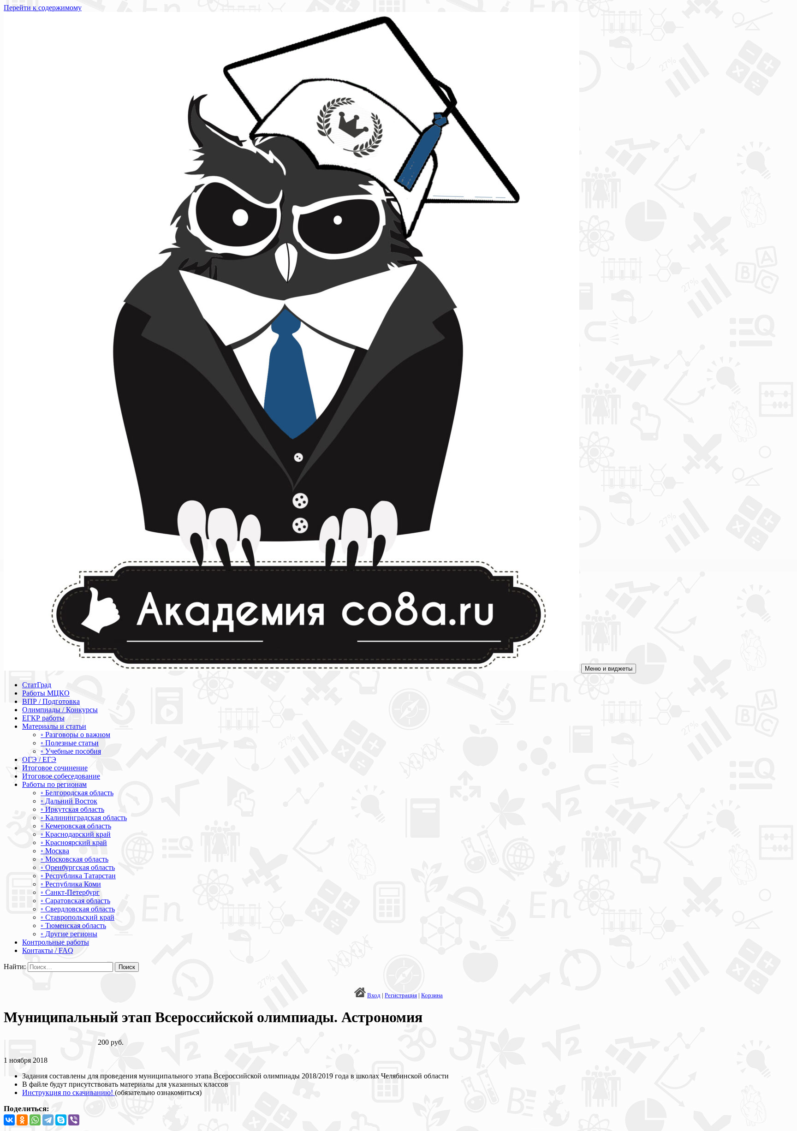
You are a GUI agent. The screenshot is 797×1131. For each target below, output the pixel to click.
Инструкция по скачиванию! (68, 1092)
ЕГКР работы (43, 718)
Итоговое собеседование (61, 776)
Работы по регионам (54, 784)
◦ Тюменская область (73, 925)
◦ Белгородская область (77, 793)
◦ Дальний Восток (69, 801)
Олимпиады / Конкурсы (60, 710)
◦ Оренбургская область (78, 867)
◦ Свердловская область (78, 909)
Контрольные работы (55, 942)
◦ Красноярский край (74, 842)
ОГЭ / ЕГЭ (39, 759)
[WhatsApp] (35, 1119)
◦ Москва (55, 851)
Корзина (432, 995)
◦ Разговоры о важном (75, 734)
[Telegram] (48, 1119)
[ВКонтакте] (9, 1119)
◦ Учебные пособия (71, 751)
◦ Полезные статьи (70, 743)
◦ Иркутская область (72, 809)
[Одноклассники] (22, 1119)
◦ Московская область (74, 859)
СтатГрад (36, 685)
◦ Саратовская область (75, 901)
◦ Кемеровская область (76, 826)
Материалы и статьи (54, 726)
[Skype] (60, 1119)
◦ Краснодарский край (76, 834)
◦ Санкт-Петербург (70, 892)
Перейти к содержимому (43, 8)
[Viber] (73, 1119)
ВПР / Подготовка (51, 701)
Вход (374, 995)
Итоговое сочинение (55, 768)
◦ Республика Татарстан (78, 876)
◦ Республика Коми (71, 884)
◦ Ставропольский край (77, 917)
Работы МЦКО (46, 693)
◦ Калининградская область (84, 817)
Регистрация (401, 995)
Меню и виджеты (608, 668)
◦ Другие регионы (69, 934)
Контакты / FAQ (47, 950)
